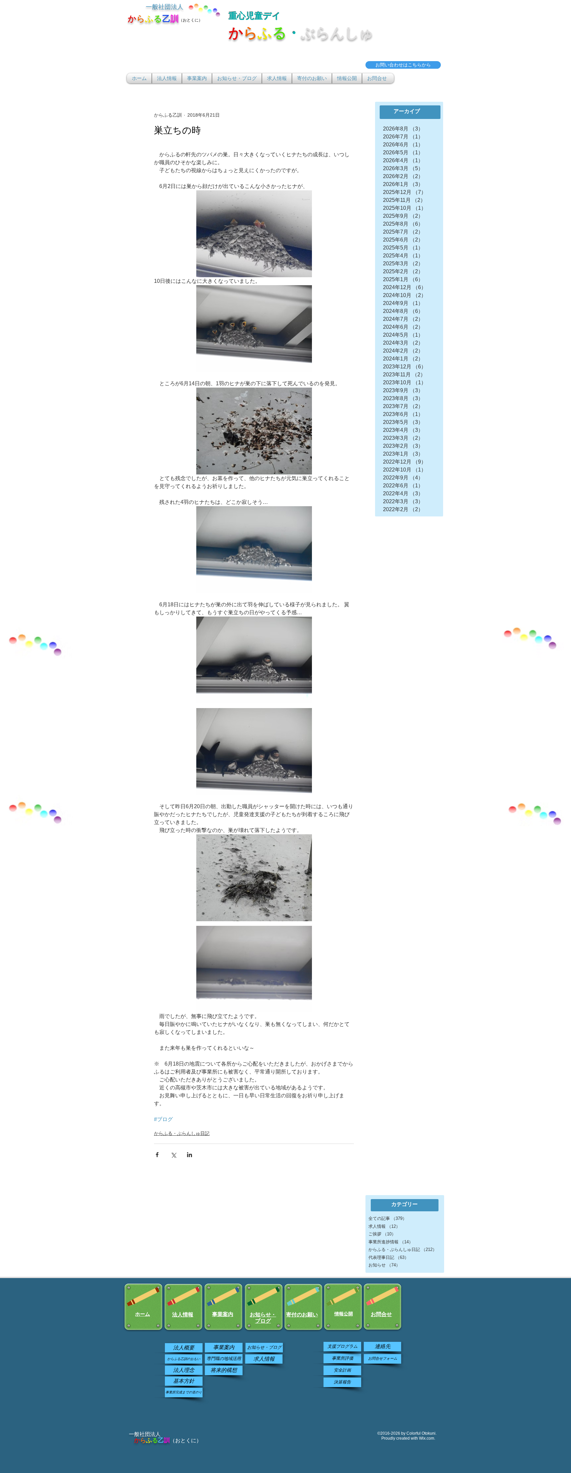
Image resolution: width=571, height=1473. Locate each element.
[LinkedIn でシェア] (189, 1155)
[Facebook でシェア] (157, 1155)
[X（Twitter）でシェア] (173, 1155)
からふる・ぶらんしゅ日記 (181, 1133)
